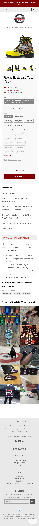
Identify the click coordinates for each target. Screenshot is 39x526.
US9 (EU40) (8, 125)
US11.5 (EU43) (20, 129)
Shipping (7, 92)
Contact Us (26, 425)
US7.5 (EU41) (9, 142)
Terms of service (29, 516)
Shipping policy (8, 518)
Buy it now (19, 177)
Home (8, 27)
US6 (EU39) (8, 138)
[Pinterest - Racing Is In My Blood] (23, 441)
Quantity (7, 159)
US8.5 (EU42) (20, 142)
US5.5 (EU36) (19, 116)
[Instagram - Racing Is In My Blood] (19, 441)
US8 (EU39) (29, 121)
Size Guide (7, 155)
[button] (9, 68)
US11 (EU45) (9, 151)
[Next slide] (35, 68)
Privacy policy (19, 516)
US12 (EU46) (20, 151)
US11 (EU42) (9, 129)
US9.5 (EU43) (9, 147)
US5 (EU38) (19, 134)
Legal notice (31, 518)
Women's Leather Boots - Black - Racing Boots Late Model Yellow (19, 101)
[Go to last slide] (3, 68)
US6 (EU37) (8, 121)
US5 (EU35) (8, 116)
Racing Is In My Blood (14, 514)
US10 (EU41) (19, 125)
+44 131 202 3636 (15, 425)
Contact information (20, 518)
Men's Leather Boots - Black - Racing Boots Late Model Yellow (18, 107)
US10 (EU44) (20, 147)
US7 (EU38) (18, 121)
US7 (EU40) (18, 138)
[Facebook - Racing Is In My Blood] (16, 441)
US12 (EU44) (9, 134)
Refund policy (9, 516)
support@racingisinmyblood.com (19, 437)
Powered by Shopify (29, 514)
